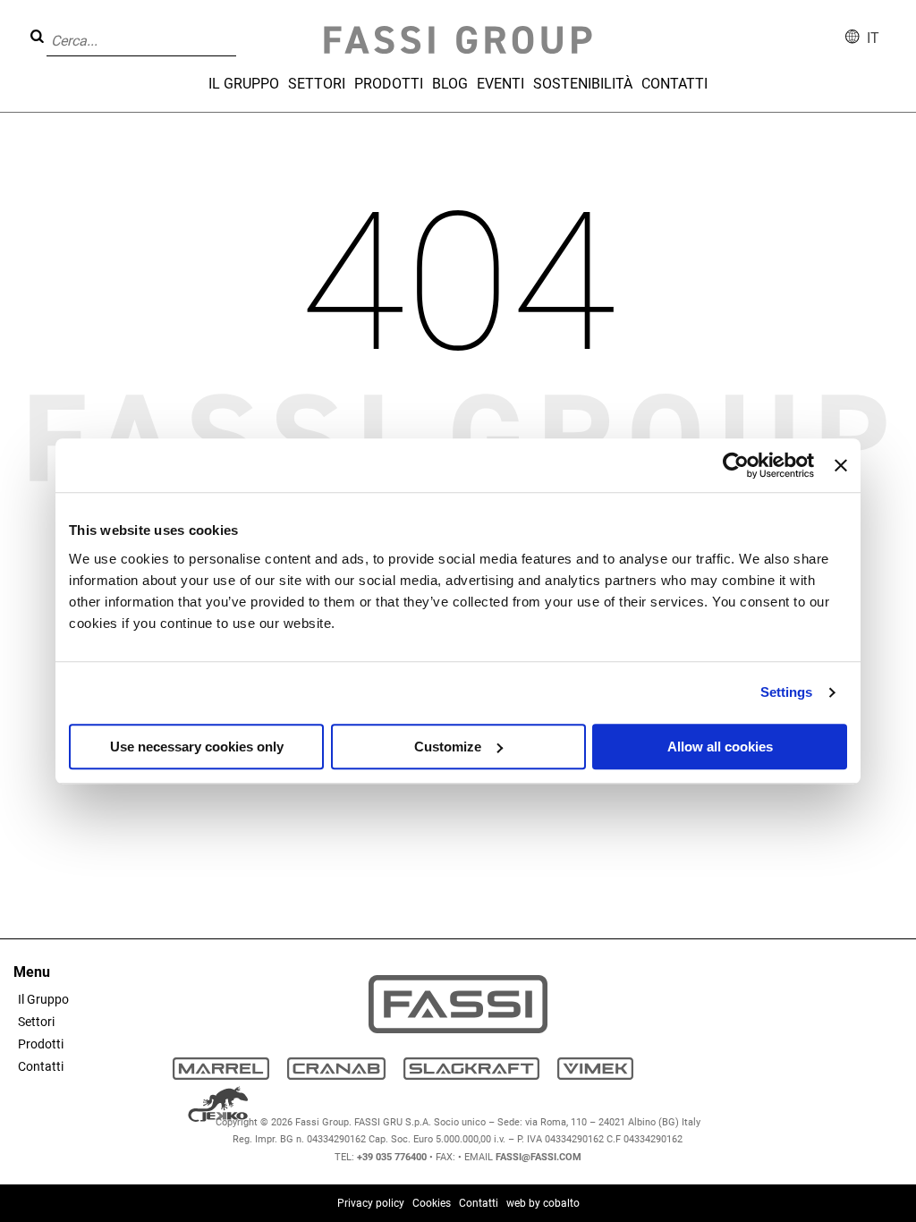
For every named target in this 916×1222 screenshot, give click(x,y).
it (873, 38)
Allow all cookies (720, 746)
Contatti (674, 83)
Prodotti (388, 83)
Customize (447, 746)
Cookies (431, 1203)
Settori (316, 83)
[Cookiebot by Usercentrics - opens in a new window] (735, 465)
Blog (450, 83)
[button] (241, 28)
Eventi (500, 83)
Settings (786, 692)
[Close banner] (841, 465)
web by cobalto (543, 1203)
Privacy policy (370, 1203)
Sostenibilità (582, 83)
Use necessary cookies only (197, 746)
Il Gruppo (243, 83)
